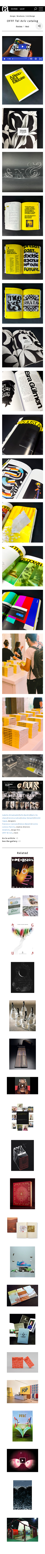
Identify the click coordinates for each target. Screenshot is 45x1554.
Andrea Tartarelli (27, 818)
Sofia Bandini (25, 815)
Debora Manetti (25, 824)
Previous (19, 26)
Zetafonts (6, 830)
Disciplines (14, 9)
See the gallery (9, 841)
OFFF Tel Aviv (7, 833)
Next (27, 26)
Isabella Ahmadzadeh (10, 815)
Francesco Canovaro (10, 824)
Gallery (22, 9)
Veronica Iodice (14, 818)
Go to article (8, 838)
